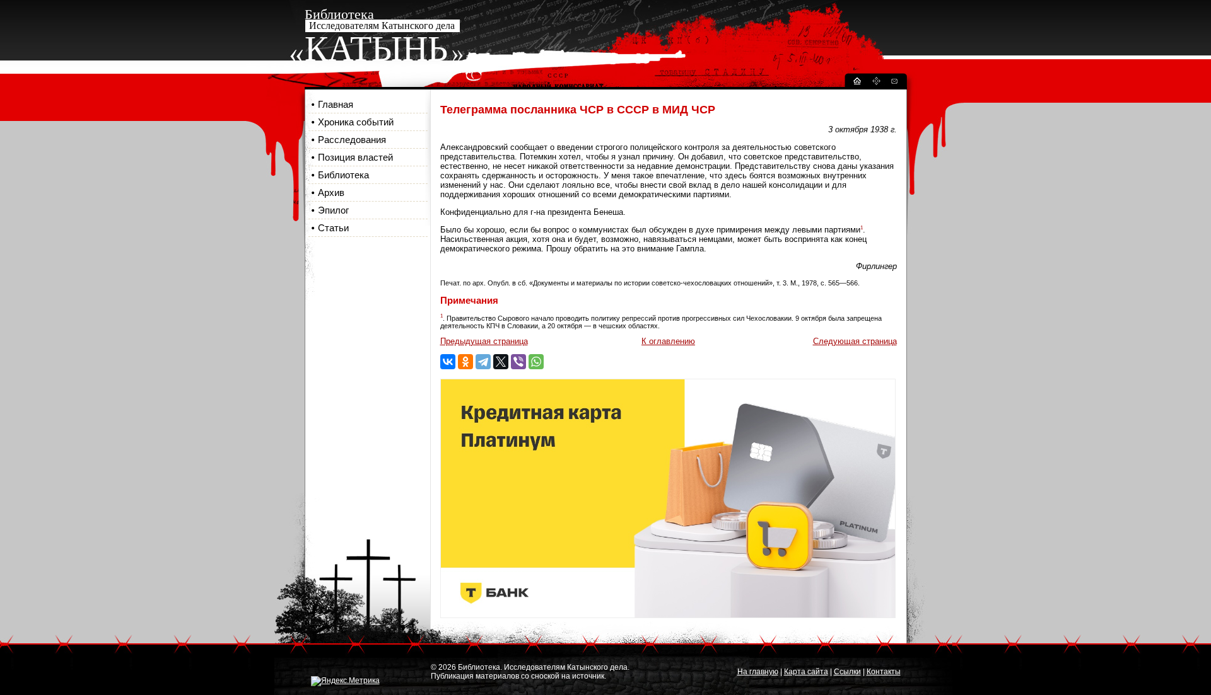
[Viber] (518, 361)
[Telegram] (483, 361)
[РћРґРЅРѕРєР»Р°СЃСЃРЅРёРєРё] (465, 361)
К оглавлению (668, 341)
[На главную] (856, 83)
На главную (757, 671)
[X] (500, 361)
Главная (335, 104)
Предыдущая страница (484, 341)
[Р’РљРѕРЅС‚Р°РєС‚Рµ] (447, 361)
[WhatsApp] (536, 361)
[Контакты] (894, 83)
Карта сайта (806, 671)
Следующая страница (855, 341)
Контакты (884, 671)
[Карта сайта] (876, 83)
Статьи (333, 227)
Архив (331, 192)
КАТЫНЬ (376, 48)
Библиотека (343, 174)
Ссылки (847, 671)
